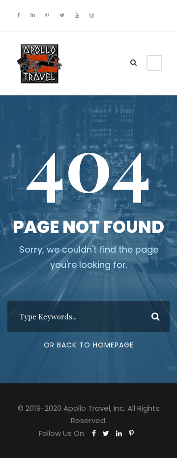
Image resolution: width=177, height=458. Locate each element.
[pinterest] (47, 15)
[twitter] (61, 15)
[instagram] (91, 15)
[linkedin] (32, 15)
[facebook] (18, 15)
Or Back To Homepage (89, 345)
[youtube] (77, 15)
